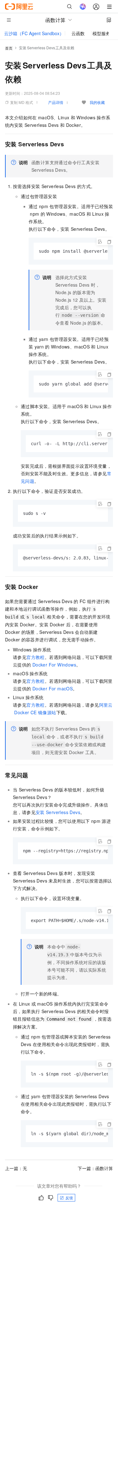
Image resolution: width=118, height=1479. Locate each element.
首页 (9, 48)
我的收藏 (97, 102)
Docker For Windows (54, 664)
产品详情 (55, 102)
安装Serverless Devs (58, 812)
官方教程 (35, 657)
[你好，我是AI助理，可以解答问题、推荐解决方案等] (82, 6)
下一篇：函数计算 (95, 1168)
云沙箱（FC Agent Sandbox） (34, 33)
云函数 (78, 33)
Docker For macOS (52, 688)
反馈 (69, 1197)
